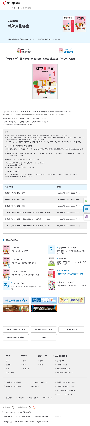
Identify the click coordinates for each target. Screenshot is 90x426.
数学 (12, 240)
